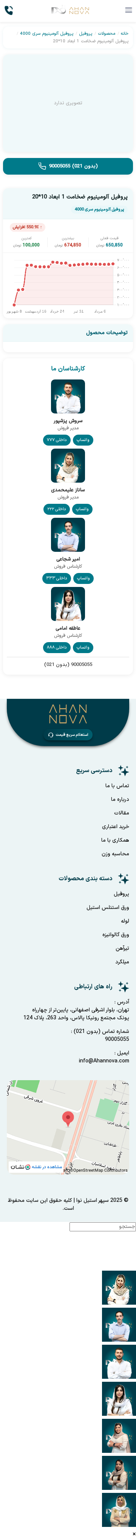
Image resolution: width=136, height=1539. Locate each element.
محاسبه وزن (115, 854)
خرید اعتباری (115, 827)
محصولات (106, 33)
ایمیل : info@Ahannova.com (104, 1057)
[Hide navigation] (127, 1266)
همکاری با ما (115, 840)
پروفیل (85, 33)
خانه (124, 33)
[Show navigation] (127, 1246)
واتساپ (83, 440)
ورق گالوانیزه (115, 935)
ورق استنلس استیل (108, 908)
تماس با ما (117, 786)
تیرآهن (122, 948)
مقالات (121, 813)
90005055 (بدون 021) (73, 166)
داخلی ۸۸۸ (57, 647)
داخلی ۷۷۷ (57, 440)
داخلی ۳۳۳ (56, 578)
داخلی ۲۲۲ (56, 509)
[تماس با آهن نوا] (9, 11)
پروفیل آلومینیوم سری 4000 (46, 33)
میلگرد (122, 962)
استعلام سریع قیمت (72, 735)
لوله (125, 921)
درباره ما (120, 800)
